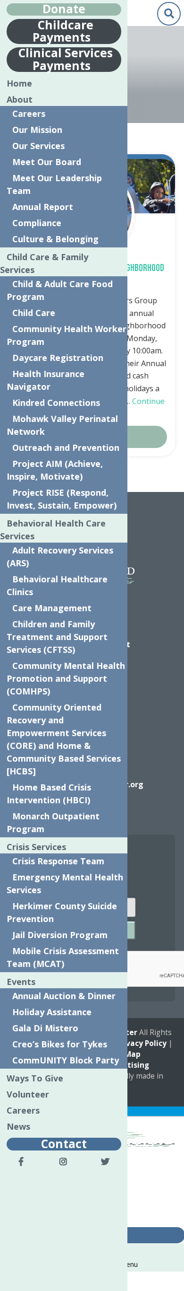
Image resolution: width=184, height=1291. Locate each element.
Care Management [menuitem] (52, 608)
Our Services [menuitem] (38, 145)
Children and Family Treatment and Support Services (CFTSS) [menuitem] (57, 636)
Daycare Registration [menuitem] (57, 357)
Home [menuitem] (19, 83)
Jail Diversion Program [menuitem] (60, 934)
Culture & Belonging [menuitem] (55, 239)
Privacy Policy (141, 1043)
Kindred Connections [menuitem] (56, 402)
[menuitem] (21, 1161)
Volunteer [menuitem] (28, 1094)
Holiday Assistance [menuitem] (52, 1012)
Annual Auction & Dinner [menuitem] (64, 995)
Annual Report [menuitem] (42, 206)
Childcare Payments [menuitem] (63, 30)
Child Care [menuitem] (33, 312)
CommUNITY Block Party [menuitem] (65, 1060)
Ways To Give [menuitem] (35, 1078)
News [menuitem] (18, 1126)
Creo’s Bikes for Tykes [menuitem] (59, 1044)
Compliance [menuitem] (36, 222)
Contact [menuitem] (64, 1143)
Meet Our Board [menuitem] (46, 161)
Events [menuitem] (21, 981)
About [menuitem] (20, 99)
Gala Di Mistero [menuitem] (45, 1028)
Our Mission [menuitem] (37, 129)
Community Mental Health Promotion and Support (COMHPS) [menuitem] (66, 678)
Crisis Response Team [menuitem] (58, 861)
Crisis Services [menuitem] (36, 846)
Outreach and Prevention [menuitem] (65, 447)
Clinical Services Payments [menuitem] (65, 59)
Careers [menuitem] (28, 113)
